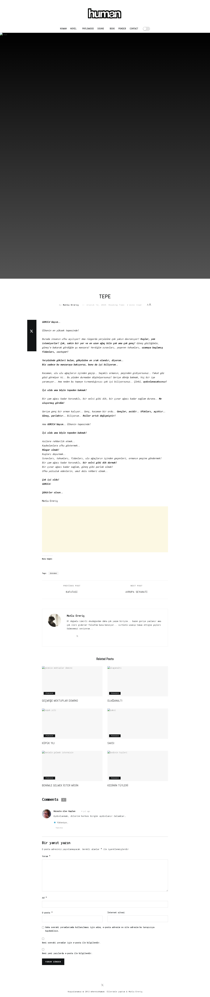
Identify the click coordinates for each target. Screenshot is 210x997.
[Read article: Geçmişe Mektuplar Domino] (72, 681)
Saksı (110, 743)
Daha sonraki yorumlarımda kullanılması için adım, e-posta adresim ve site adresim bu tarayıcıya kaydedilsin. (99, 929)
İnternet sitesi (116, 912)
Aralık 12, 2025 (96, 305)
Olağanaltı (114, 700)
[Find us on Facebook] (97, 985)
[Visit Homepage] (105, 12)
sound (100, 28)
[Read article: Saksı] (137, 723)
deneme (53, 573)
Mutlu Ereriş (71, 305)
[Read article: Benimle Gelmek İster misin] (72, 766)
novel (73, 28)
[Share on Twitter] (31, 332)
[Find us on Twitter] (102, 985)
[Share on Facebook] (31, 324)
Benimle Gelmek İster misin (60, 785)
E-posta (47, 912)
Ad (44, 897)
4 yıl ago (85, 811)
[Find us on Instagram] (113, 985)
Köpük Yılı (48, 743)
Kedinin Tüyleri (117, 785)
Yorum (46, 856)
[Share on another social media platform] (31, 347)
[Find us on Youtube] (108, 985)
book (112, 28)
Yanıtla (59, 828)
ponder (122, 28)
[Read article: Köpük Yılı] (72, 723)
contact (134, 28)
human (63, 28)
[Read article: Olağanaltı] (137, 681)
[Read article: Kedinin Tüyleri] (137, 766)
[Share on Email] (31, 339)
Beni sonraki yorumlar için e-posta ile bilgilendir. (71, 942)
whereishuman (98, 991)
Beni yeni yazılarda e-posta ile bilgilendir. (67, 953)
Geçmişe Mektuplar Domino (60, 700)
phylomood (88, 28)
